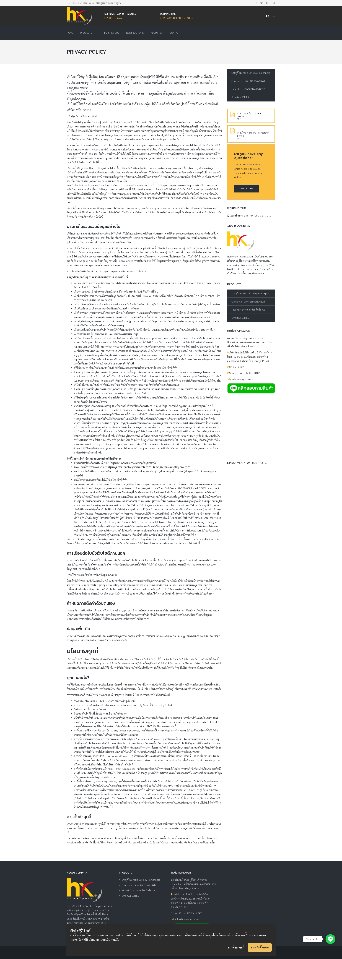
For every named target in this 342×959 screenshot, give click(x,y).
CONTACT (175, 32)
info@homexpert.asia (187, 919)
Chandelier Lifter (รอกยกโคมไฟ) (249, 80)
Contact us (246, 188)
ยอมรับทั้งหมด (260, 947)
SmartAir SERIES (240, 97)
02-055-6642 (113, 18)
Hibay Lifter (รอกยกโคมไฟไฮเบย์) (249, 88)
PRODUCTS (86, 32)
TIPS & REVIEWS (110, 32)
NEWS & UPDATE (135, 32)
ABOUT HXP (157, 32)
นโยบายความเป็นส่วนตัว (104, 939)
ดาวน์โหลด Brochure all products (249, 114)
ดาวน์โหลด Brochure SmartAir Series (253, 134)
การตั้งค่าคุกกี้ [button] (236, 947)
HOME (70, 32)
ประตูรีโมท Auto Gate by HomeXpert (251, 72)
